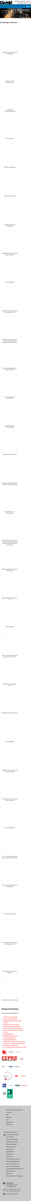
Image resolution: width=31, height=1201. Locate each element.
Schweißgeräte (10, 1137)
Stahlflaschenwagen (9, 626)
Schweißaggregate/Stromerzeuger (14, 1168)
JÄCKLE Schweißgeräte (10, 1017)
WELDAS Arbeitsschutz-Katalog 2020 (10, 1000)
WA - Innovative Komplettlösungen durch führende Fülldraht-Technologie (10, 857)
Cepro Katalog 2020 (9, 138)
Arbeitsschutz (9, 1156)
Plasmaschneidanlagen (12, 1139)
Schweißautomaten (11, 1146)
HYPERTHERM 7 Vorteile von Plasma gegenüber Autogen (10, 254)
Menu (27, 6)
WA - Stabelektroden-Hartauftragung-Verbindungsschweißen (10, 943)
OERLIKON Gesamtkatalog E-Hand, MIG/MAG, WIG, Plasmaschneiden (10, 484)
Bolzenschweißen (10, 1171)
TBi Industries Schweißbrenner (12, 1026)
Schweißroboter (10, 1149)
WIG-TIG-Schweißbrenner (12, 1163)
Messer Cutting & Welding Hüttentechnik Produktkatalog (9, 369)
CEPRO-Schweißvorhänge (10, 196)
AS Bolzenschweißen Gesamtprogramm (9, 82)
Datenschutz (9, 1124)
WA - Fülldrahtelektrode (10, 827)
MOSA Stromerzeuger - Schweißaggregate (10, 426)
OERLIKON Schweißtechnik (11, 1024)
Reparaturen (9, 1173)
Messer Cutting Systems (10, 1019)
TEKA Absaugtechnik (9, 741)
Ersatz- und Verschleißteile (12, 1166)
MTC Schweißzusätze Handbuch (10, 454)
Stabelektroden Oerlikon (12, 1141)
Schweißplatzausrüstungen (13, 1159)
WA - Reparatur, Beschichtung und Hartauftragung (9, 886)
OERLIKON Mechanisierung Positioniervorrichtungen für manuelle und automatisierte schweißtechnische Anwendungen (10, 542)
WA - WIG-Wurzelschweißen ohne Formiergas (10, 972)
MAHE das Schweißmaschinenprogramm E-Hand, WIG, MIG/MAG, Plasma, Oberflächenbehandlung (9, 341)
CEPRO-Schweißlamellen (9, 167)
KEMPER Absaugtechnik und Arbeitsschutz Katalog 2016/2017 (10, 311)
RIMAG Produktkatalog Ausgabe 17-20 (10, 599)
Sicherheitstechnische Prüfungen (14, 1176)
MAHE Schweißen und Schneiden (13, 1028)
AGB (7, 1114)
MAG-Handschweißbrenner (13, 1161)
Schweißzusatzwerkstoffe (12, 1134)
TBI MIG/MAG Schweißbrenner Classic (9, 685)
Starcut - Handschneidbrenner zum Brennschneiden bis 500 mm (9, 656)
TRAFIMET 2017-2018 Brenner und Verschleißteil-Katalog (9, 771)
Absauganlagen (10, 1154)
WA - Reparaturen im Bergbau (9, 913)
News (7, 1119)
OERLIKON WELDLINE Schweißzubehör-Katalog (9, 570)
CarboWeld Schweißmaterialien (12, 1020)
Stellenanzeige (9, 1122)
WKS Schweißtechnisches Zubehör (13, 1030)
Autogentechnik (10, 1151)
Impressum (9, 1112)
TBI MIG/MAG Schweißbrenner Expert (10, 712)
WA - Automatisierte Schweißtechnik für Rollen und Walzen (9, 800)
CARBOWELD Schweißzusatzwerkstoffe (9, 110)
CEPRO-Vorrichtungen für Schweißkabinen (9, 225)
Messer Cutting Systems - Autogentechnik (9, 398)
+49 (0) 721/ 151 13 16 (14, 1189)
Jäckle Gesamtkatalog (10, 282)
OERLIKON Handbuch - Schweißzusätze (10, 512)
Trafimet (5, 1032)
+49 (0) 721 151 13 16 (25, 3)
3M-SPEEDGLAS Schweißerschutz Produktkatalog (9, 53)
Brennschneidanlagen (11, 1144)
